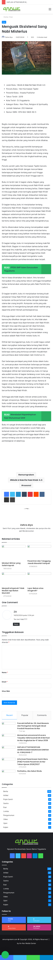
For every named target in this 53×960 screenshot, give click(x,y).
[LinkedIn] (18, 494)
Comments (42, 715)
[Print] (12, 499)
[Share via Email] (6, 499)
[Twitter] (12, 494)
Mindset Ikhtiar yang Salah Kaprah (11, 564)
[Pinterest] (30, 494)
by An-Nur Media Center (26, 943)
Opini (5, 823)
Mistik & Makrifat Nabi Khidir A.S (26, 480)
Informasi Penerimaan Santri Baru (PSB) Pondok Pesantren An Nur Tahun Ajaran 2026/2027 (32, 762)
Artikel (5, 795)
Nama (5, 672)
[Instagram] (29, 855)
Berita (5, 791)
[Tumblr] (24, 494)
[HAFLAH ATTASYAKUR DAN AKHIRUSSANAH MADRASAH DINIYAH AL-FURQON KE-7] (8, 750)
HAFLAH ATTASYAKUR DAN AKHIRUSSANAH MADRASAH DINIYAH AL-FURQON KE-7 (33, 750)
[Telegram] (35, 855)
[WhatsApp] (40, 855)
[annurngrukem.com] (12, 9)
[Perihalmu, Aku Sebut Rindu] (8, 774)
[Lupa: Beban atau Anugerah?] (39, 579)
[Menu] (50, 10)
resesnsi (27, 485)
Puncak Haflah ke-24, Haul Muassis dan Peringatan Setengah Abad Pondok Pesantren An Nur (33, 726)
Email (5, 682)
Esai (11, 17)
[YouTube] (23, 855)
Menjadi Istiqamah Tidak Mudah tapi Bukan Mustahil (13, 590)
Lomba (6, 811)
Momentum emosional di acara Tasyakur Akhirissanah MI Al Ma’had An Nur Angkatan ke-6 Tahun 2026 (33, 738)
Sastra (6, 803)
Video (5, 819)
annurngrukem (27, 474)
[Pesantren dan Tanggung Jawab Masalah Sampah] (39, 551)
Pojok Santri (8, 799)
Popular (24, 715)
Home (5, 17)
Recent (9, 715)
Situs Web (6, 691)
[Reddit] (36, 494)
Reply (16, 624)
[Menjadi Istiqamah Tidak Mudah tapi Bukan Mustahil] (14, 579)
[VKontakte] (42, 494)
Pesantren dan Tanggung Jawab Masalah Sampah (39, 562)
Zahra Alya (9, 37)
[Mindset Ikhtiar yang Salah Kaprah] (14, 553)
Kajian (5, 827)
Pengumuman (8, 815)
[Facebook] (6, 494)
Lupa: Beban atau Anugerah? (35, 589)
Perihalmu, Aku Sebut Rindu (29, 771)
